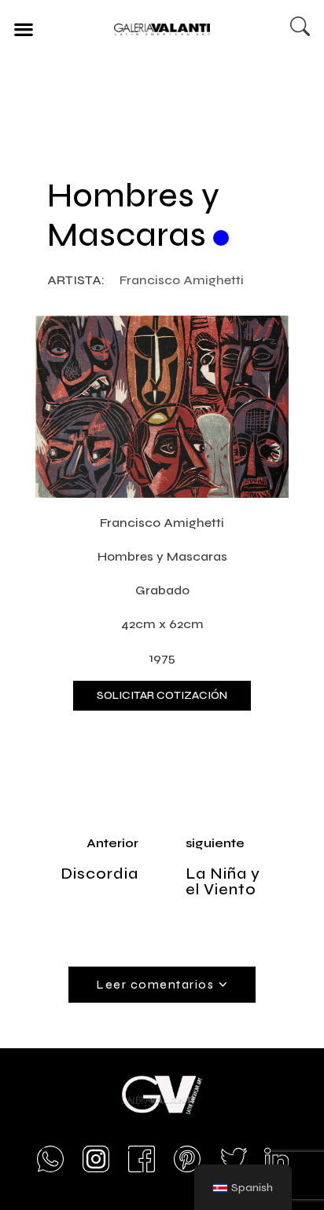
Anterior (112, 842)
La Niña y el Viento (223, 881)
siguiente (215, 842)
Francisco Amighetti (182, 279)
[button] (23, 28)
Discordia (99, 873)
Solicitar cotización (162, 695)
